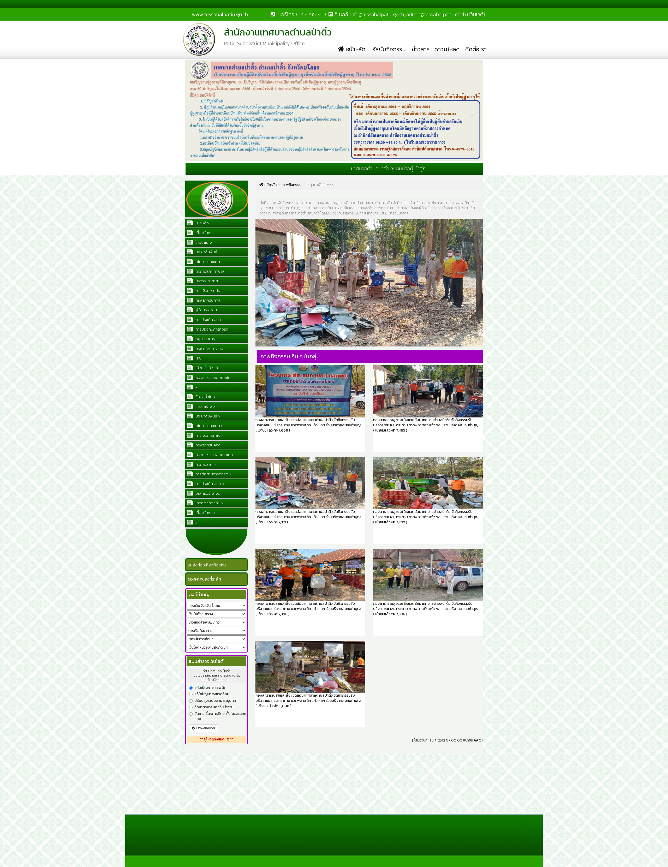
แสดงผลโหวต (205, 728)
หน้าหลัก (354, 49)
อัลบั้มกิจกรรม (389, 49)
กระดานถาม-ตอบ (208, 348)
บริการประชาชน (207, 281)
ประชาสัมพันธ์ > (207, 416)
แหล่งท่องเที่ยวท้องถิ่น (207, 564)
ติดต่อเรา (476, 49)
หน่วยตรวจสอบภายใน (212, 377)
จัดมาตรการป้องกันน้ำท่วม (213, 707)
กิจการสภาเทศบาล (209, 271)
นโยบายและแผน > (208, 426)
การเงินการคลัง (207, 291)
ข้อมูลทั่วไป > (205, 397)
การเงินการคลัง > (208, 435)
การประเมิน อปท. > (209, 484)
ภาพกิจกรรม (291, 185)
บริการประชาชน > (208, 493)
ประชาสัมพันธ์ (205, 252)
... (195, 522)
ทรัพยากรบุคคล (207, 300)
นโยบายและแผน (207, 262)
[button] (194, 62)
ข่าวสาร (421, 49)
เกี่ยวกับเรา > (205, 513)
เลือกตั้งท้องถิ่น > (208, 503)
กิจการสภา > (205, 464)
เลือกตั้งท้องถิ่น (207, 368)
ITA (197, 358)
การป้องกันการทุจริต (211, 329)
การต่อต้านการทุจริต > (212, 474)
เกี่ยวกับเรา (203, 233)
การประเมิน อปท (207, 319)
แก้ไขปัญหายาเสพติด (210, 687)
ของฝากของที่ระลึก (204, 579)
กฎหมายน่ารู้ (204, 339)
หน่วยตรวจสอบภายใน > (214, 455)
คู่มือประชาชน (205, 310)
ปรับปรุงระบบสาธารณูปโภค (215, 700)
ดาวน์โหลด (447, 49)
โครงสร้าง (203, 242)
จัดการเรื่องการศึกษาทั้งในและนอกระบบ (220, 716)
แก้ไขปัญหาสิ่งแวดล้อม (211, 694)
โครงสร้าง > (204, 406)
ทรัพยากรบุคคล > (209, 445)
